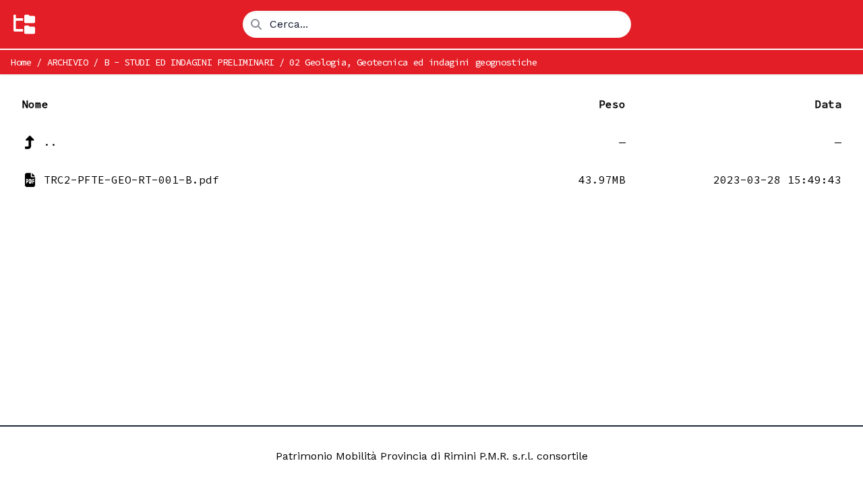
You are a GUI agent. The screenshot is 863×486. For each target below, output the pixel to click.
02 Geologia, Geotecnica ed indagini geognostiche (413, 62)
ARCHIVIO (67, 62)
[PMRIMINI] (24, 24)
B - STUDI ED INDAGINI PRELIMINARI (189, 62)
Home (21, 62)
